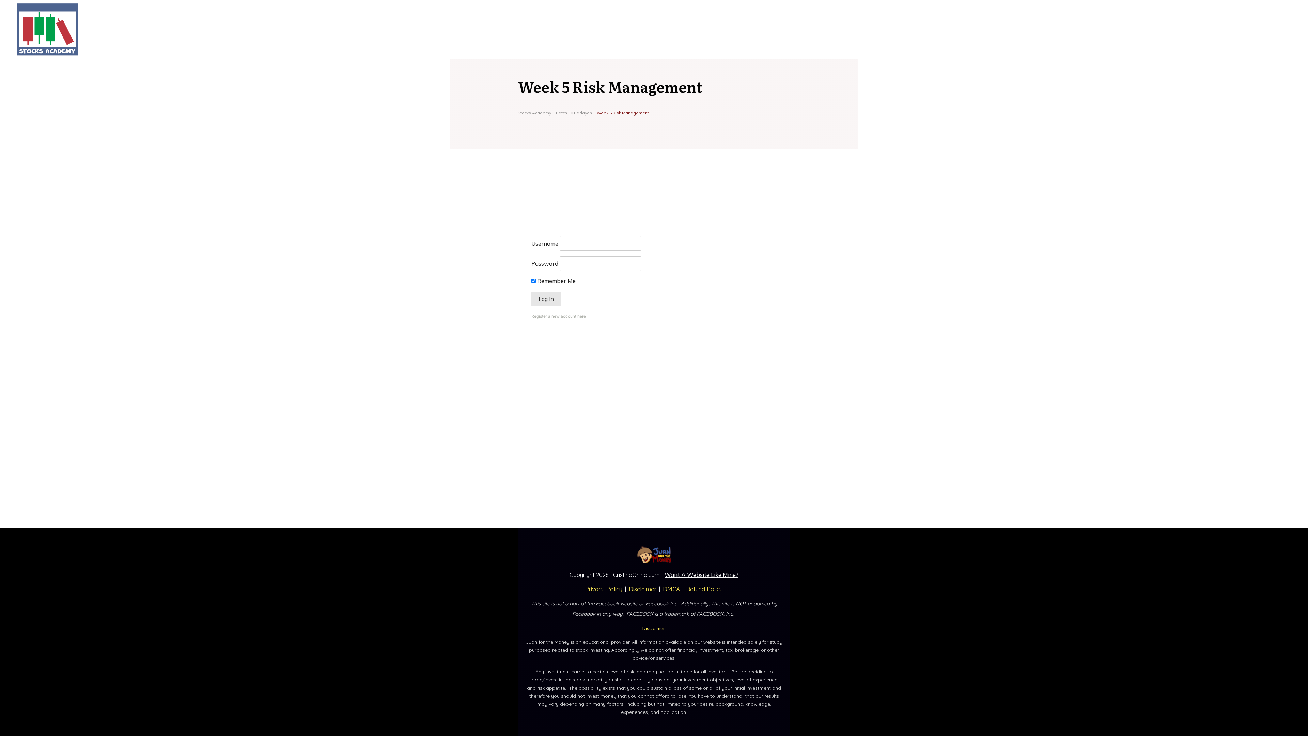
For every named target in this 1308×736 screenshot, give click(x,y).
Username (544, 243)
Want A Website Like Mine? (701, 574)
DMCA (671, 589)
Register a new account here (558, 316)
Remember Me (556, 281)
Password (544, 263)
